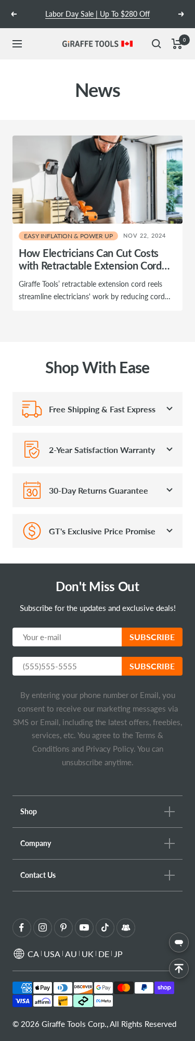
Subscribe (152, 637)
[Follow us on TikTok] (105, 927)
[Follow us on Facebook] (21, 927)
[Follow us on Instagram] (42, 927)
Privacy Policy (109, 748)
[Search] (156, 43)
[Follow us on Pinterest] (63, 927)
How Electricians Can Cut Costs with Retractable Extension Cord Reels (90, 265)
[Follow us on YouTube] (84, 927)
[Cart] (177, 44)
